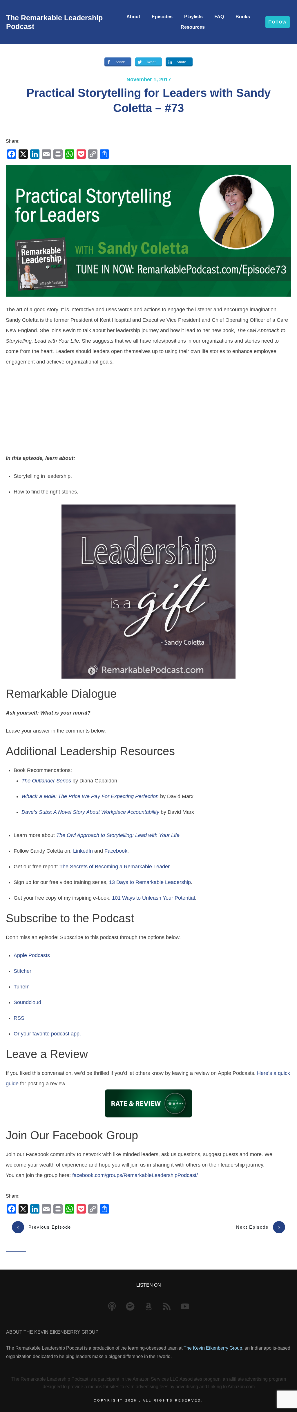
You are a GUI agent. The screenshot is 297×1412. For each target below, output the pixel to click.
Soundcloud (27, 1002)
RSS (19, 1018)
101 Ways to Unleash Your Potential (153, 898)
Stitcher (22, 971)
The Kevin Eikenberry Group (213, 1348)
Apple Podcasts (32, 955)
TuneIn (22, 987)
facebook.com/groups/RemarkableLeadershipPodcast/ (135, 1175)
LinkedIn (83, 851)
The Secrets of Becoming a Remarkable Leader (114, 866)
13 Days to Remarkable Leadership (150, 882)
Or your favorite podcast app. (47, 1034)
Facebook (115, 851)
